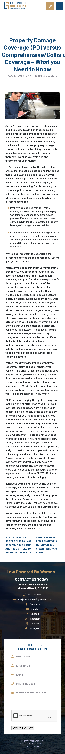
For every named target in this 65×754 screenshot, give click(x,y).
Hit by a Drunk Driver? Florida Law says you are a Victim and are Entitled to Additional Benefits (18, 545)
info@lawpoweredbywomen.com (35, 599)
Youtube (35, 609)
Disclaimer (34, 747)
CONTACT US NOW (23, 727)
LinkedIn (34, 613)
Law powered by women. (31, 571)
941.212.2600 (35, 594)
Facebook (35, 604)
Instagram (34, 618)
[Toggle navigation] (59, 6)
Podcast (34, 623)
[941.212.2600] (50, 6)
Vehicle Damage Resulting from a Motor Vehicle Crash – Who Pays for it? (47, 545)
